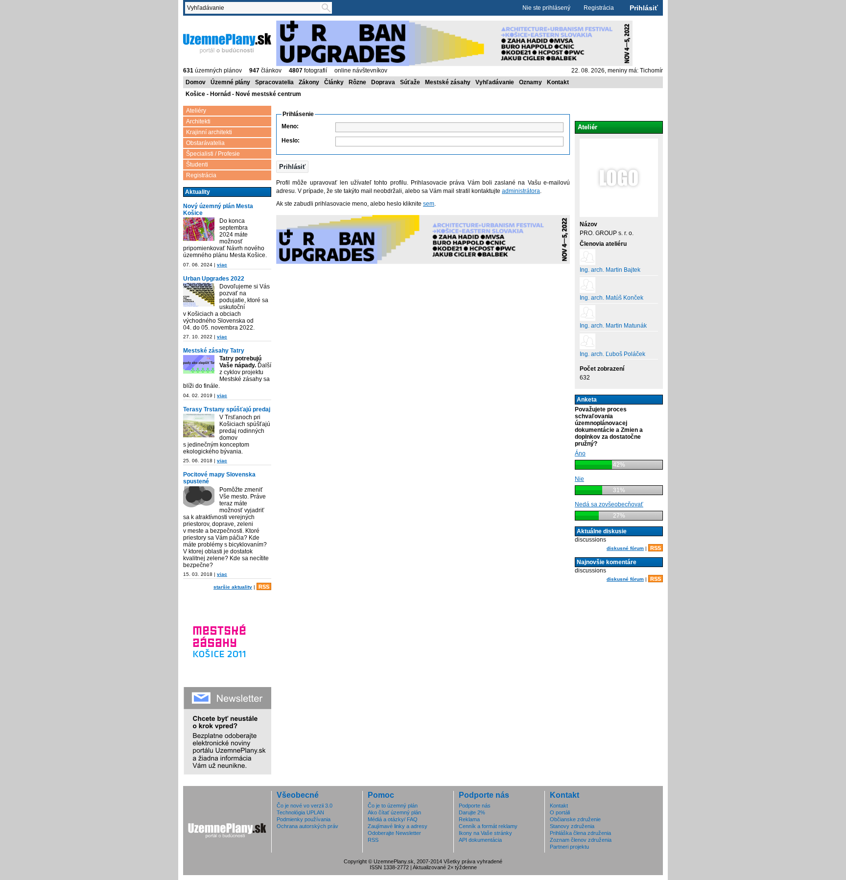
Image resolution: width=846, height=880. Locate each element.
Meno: (290, 126)
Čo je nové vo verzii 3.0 (304, 806)
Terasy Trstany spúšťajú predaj (226, 409)
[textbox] (254, 8)
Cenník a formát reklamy (488, 826)
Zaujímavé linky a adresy (397, 826)
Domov (196, 82)
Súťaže (410, 82)
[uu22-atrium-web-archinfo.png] (198, 295)
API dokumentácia (480, 840)
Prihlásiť (644, 8)
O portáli (560, 812)
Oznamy (530, 82)
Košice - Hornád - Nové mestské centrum (243, 94)
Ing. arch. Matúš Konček (611, 297)
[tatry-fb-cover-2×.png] (198, 365)
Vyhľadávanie (494, 82)
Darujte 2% (472, 812)
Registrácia (599, 7)
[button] (292, 167)
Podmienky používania (303, 819)
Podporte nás (475, 806)
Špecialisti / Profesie (213, 153)
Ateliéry (196, 110)
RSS (263, 587)
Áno (580, 453)
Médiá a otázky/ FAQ (393, 819)
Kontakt (558, 82)
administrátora (521, 191)
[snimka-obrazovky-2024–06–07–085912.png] (198, 229)
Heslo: (291, 140)
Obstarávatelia (205, 143)
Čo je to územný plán (393, 806)
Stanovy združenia (572, 826)
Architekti (198, 121)
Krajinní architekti (209, 132)
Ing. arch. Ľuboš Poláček (612, 354)
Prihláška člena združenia (580, 833)
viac (222, 264)
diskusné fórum (625, 548)
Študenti (197, 164)
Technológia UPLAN (300, 812)
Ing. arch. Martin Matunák (613, 325)
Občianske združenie (575, 819)
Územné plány (230, 82)
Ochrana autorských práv (307, 826)
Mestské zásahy (447, 82)
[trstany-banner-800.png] (198, 426)
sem (428, 203)
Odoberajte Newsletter (394, 833)
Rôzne (357, 82)
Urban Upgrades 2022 (213, 278)
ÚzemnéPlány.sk (206, 24)
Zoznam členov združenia (580, 840)
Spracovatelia (274, 82)
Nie (579, 479)
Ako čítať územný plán (394, 812)
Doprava (383, 82)
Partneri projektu (569, 847)
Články (334, 82)
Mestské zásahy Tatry (213, 350)
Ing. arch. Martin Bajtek (610, 269)
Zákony (309, 82)
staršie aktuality (232, 587)
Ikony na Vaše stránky (485, 833)
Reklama (469, 819)
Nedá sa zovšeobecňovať (609, 504)
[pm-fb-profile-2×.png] (198, 498)
